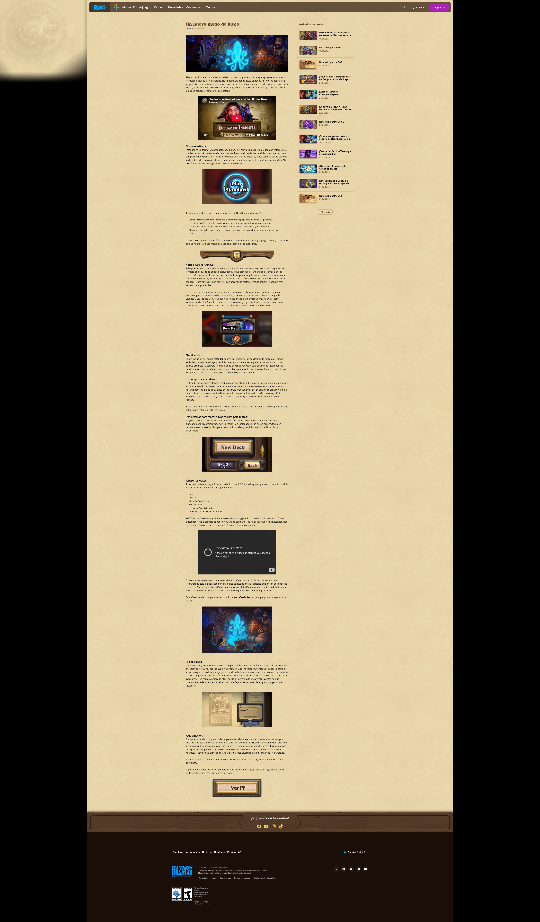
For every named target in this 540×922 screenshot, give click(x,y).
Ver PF (238, 787)
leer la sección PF (259, 769)
